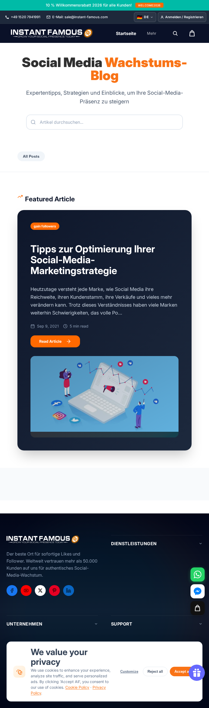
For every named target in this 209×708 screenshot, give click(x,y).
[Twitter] (40, 590)
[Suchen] (175, 33)
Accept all (182, 671)
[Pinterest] (54, 590)
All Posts (31, 156)
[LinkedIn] (68, 590)
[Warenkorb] (197, 608)
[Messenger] (197, 591)
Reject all (155, 671)
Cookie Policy (77, 687)
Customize (129, 671)
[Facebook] (12, 590)
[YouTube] (26, 590)
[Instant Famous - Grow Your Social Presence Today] (52, 33)
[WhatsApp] (197, 574)
